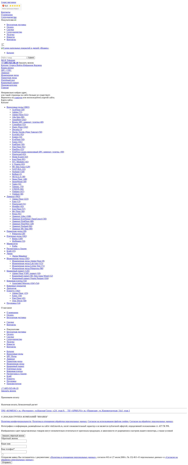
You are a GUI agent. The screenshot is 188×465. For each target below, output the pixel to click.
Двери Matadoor (19, 256)
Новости (11, 37)
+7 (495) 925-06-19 (9, 63)
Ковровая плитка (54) (17, 281)
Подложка (11, 381)
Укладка (10, 34)
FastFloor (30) (18, 144)
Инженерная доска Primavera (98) (27, 268)
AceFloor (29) (18, 109)
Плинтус (11, 378)
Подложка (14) (13, 303)
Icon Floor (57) (18, 209)
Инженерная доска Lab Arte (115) (27, 263)
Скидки (10, 29)
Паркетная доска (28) (16, 231)
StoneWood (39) (19, 181)
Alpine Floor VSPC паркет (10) (26, 273)
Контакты (5, 12)
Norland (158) (18, 171)
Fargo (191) (17, 142)
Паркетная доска (9, 77)
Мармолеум (12, 243)
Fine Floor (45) (18, 298)
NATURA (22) (18, 169)
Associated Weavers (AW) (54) (25, 283)
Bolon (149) (17, 238)
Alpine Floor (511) (20, 114)
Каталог (10, 53)
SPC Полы (12, 356)
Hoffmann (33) (18, 241)
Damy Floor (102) (20, 127)
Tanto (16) (16, 184)
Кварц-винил (7, 68)
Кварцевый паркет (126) (18, 271)
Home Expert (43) (20, 157)
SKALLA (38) (18, 176)
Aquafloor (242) (19, 119)
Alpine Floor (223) (20, 199)
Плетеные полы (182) (17, 236)
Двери (10, 253)
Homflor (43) (18, 206)
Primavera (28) (18, 234)
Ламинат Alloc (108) (21, 216)
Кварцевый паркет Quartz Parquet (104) (30, 278)
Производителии (9, 85)
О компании (7, 15)
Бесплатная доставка (16, 24)
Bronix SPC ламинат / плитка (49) (27, 122)
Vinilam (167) (18, 191)
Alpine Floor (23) (20, 293)
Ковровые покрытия (16, 286)
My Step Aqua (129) (21, 167)
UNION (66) (18, 189)
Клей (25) (11, 251)
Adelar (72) (17, 112)
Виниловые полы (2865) (18, 107)
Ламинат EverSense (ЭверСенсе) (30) (29, 219)
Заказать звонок (26, 63)
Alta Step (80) (18, 117)
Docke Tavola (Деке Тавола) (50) (27, 132)
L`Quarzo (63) (18, 164)
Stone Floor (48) (19, 179)
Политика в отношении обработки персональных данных (59, 421)
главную (18, 97)
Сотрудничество (9, 17)
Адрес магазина (8, 2)
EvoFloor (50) (18, 139)
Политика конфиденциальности (16, 421)
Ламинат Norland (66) (22, 226)
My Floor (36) (18, 211)
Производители (14, 383)
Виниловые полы (15, 354)
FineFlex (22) (18, 149)
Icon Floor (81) (18, 159)
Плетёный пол (8, 80)
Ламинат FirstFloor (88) (23, 221)
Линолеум (11, 288)
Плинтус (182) (13, 291)
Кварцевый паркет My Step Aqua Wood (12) (32, 276)
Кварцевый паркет (10, 82)
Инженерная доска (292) (18, 258)
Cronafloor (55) (19, 124)
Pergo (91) (16, 214)
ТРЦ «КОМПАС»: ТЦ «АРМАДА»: (65, 410)
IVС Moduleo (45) (20, 162)
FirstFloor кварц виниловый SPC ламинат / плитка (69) (38, 152)
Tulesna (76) (18, 186)
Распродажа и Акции (17, 248)
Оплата (10, 27)
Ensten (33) (17, 137)
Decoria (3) (17, 129)
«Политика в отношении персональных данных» (73, 457)
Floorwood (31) (19, 204)
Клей (9, 376)
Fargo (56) (17, 296)
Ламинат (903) (13, 196)
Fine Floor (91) (18, 147)
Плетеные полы (14, 369)
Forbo (14, 246)
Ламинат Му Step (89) (22, 229)
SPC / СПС (6, 70)
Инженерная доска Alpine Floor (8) (28, 261)
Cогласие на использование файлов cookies (108, 421)
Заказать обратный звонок (13, 436)
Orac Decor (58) (19, 300)
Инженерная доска (10, 75)
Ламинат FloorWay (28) (23, 224)
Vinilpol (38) (17, 194)
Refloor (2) (17, 174)
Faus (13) (16, 201)
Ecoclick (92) (18, 134)
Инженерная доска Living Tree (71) (28, 266)
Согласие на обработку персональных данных (151, 421)
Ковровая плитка (15, 371)
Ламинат (5, 73)
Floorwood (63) (19, 154)
